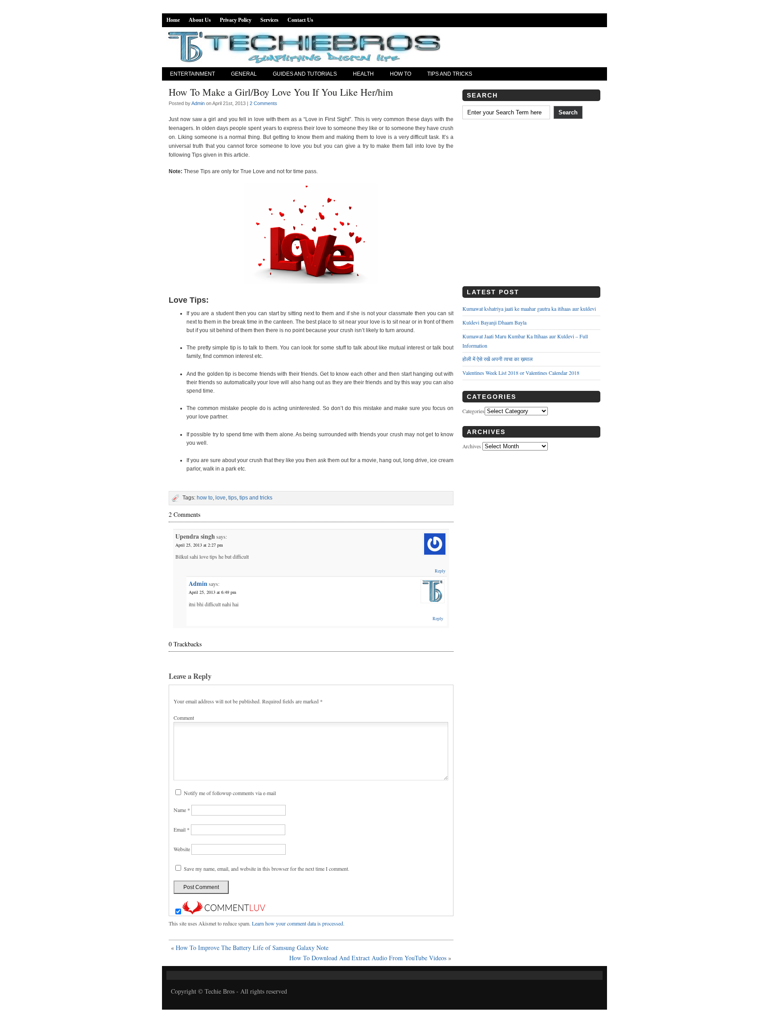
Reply (440, 571)
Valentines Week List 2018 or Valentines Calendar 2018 (520, 372)
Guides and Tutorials (305, 74)
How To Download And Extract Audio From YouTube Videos (367, 958)
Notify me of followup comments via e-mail (230, 792)
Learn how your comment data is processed (297, 923)
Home (173, 20)
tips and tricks (255, 498)
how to (205, 498)
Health (363, 74)
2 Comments (263, 103)
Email (182, 829)
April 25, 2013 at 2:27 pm (199, 545)
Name (182, 809)
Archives (471, 446)
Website (182, 848)
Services (269, 20)
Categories (473, 411)
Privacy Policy (235, 20)
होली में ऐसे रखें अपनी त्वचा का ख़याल (497, 358)
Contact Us (300, 20)
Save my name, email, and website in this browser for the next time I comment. (266, 868)
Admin (198, 103)
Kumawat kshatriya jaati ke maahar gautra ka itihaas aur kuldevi (529, 308)
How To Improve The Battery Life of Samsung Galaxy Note (252, 947)
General (244, 74)
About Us (200, 20)
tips (232, 498)
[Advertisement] (531, 206)
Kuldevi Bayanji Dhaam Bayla (494, 322)
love (220, 498)
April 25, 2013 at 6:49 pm (212, 592)
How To (400, 74)
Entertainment (192, 74)
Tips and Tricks (449, 74)
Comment (184, 717)
